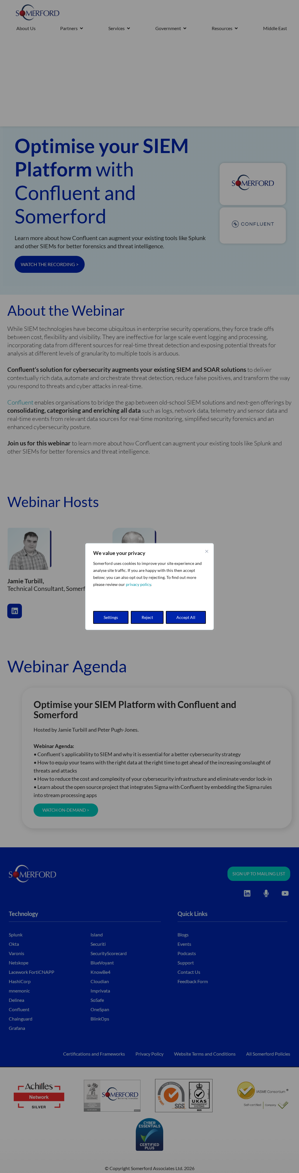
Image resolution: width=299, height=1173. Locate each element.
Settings (111, 617)
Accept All (185, 617)
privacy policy (138, 584)
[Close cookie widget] (206, 551)
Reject (147, 617)
